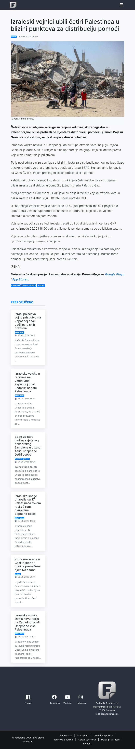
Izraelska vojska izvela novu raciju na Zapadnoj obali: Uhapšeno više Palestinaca (27, 622)
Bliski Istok (19, 332)
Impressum (66, 735)
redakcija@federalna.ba (107, 714)
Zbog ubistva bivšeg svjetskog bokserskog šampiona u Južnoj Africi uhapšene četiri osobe (28, 445)
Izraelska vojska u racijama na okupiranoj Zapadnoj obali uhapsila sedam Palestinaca (27, 382)
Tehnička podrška (64, 739)
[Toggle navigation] (121, 5)
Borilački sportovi (22, 459)
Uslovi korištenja (87, 739)
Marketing (83, 735)
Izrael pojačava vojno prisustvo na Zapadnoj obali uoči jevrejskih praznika (28, 321)
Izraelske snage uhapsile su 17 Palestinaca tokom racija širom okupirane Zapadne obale (28, 504)
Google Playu (114, 274)
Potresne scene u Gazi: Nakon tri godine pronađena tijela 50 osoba (27, 564)
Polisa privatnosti (110, 739)
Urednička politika (104, 735)
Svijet (13, 37)
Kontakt (87, 743)
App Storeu (20, 279)
